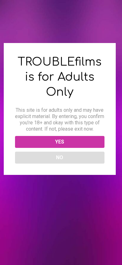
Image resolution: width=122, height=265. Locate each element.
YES (59, 142)
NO (59, 157)
